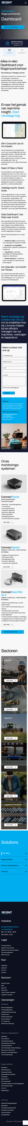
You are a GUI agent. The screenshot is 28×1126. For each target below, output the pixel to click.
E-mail (4, 368)
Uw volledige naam (7, 355)
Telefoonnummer (6, 361)
